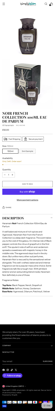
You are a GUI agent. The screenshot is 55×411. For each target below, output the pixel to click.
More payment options (27, 200)
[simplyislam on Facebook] (3, 370)
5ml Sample (27, 151)
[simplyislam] (27, 4)
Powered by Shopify (9, 395)
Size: (7, 146)
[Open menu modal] (3, 4)
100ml (10, 151)
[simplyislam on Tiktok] (12, 370)
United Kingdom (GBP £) (14, 386)
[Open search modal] (45, 4)
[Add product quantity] (12, 174)
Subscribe (48, 361)
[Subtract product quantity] (4, 174)
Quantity (6, 169)
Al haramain (8, 125)
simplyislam (21, 390)
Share (8, 207)
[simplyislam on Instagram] (7, 370)
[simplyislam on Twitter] (16, 370)
